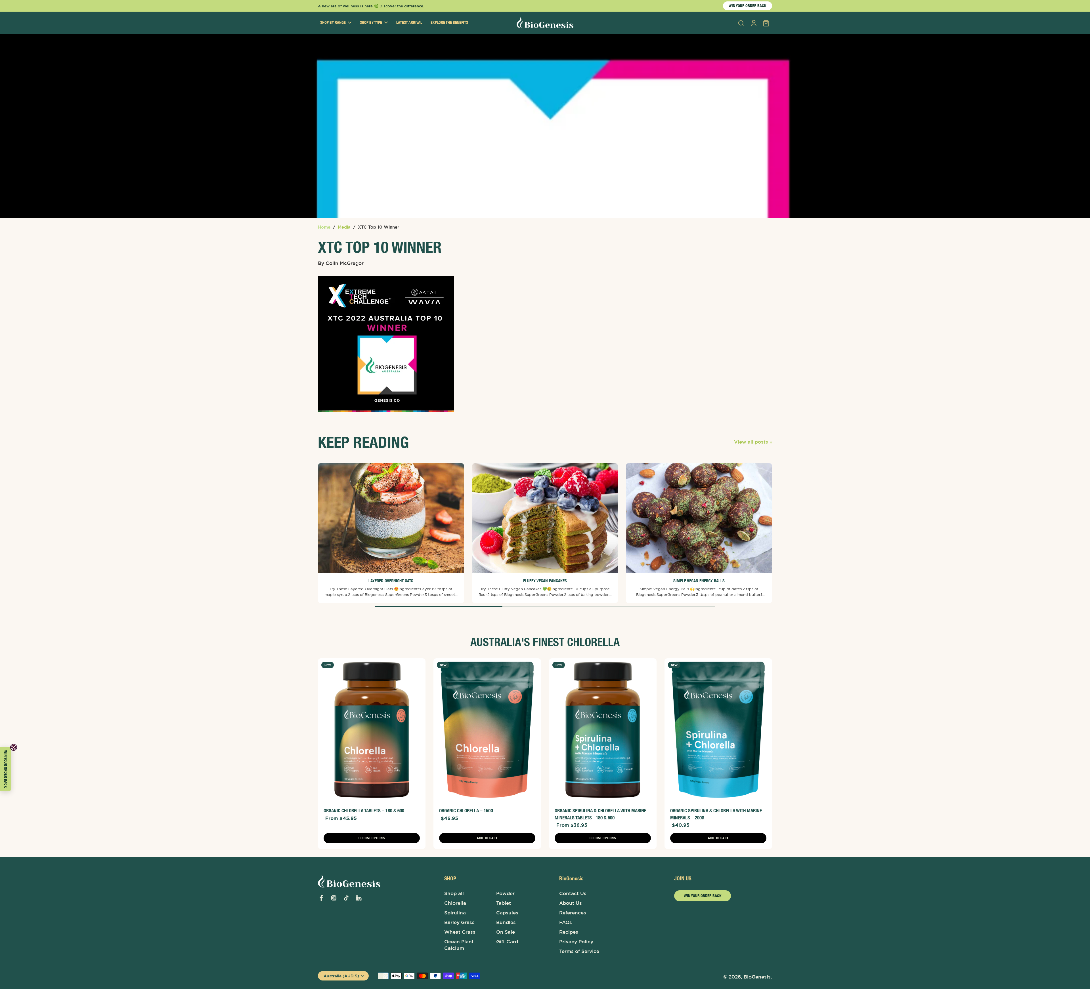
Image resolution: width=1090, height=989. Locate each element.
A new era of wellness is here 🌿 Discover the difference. (371, 6)
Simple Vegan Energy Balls (699, 580)
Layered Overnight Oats (390, 580)
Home (324, 227)
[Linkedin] (358, 898)
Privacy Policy (576, 941)
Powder (505, 893)
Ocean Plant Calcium (459, 945)
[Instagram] (333, 898)
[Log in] (753, 22)
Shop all (454, 893)
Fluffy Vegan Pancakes (545, 580)
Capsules (507, 912)
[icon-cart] (766, 22)
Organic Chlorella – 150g (466, 810)
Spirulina (455, 912)
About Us (570, 903)
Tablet (503, 903)
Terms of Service (579, 951)
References (572, 912)
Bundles (506, 922)
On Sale (505, 932)
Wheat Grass (459, 932)
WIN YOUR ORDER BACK (747, 5)
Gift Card (507, 941)
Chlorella (455, 903)
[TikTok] (346, 898)
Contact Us (572, 893)
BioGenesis (757, 976)
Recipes (568, 932)
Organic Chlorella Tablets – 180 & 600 (364, 810)
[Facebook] (321, 898)
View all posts (751, 441)
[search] (741, 22)
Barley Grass (459, 922)
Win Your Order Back (703, 895)
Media (344, 227)
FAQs (565, 922)
